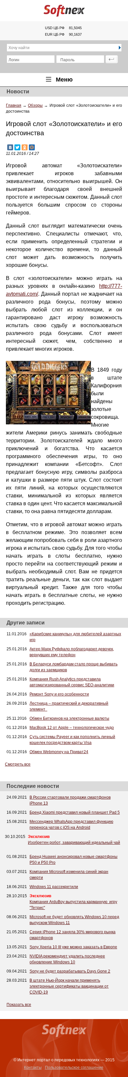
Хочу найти (19, 48)
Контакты (33, 1067)
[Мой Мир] (32, 147)
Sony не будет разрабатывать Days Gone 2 (70, 971)
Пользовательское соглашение (74, 1067)
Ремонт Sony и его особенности (59, 694)
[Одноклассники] (25, 147)
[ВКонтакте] (10, 147)
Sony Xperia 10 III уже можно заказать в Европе (73, 947)
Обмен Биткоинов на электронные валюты (69, 718)
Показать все (19, 1004)
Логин (14, 60)
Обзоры (35, 105)
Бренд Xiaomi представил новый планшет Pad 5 (75, 812)
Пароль (67, 60)
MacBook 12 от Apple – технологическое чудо (72, 727)
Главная (13, 105)
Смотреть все (18, 764)
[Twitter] (17, 147)
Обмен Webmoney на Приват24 (59, 752)
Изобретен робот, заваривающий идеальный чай (74, 842)
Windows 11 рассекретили (54, 886)
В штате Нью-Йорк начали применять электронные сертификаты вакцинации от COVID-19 (69, 986)
